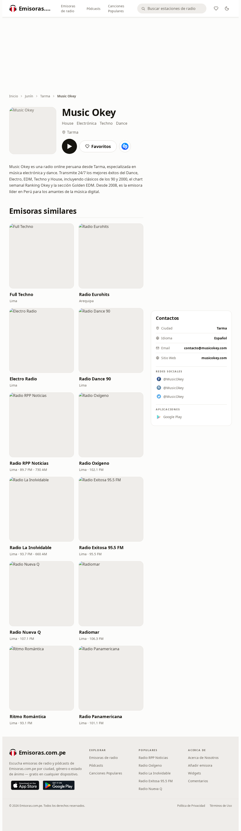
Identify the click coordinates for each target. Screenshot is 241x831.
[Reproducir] (69, 146)
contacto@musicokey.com (205, 348)
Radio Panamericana (100, 716)
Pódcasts (93, 8)
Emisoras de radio (68, 8)
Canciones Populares (116, 8)
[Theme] (227, 8)
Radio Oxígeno (94, 463)
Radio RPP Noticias (29, 463)
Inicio (13, 96)
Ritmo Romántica (28, 716)
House (67, 123)
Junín (29, 96)
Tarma (45, 96)
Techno (106, 123)
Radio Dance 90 (95, 379)
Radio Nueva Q (25, 632)
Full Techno (21, 294)
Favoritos (101, 146)
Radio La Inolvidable (31, 547)
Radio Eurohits (94, 294)
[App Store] (25, 785)
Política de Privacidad (191, 806)
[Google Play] (59, 785)
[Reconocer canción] (125, 146)
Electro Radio (23, 379)
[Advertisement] (120, 56)
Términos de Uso (221, 806)
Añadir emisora (200, 765)
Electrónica (86, 123)
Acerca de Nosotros (203, 757)
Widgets (194, 773)
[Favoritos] (216, 8)
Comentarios (198, 781)
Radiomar (89, 632)
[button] (41, 255)
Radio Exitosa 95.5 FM (101, 547)
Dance (121, 123)
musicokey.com (214, 358)
